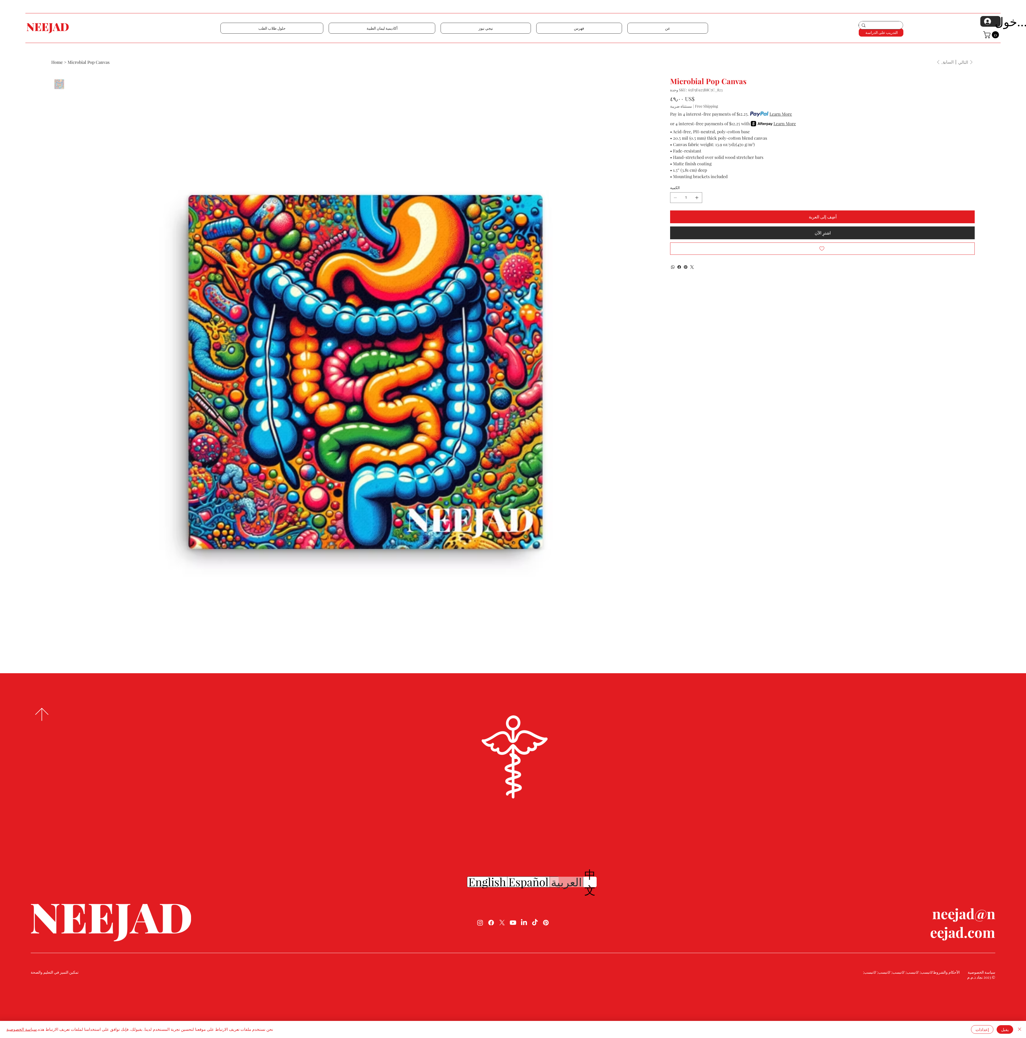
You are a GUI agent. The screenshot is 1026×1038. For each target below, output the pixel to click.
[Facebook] (679, 267)
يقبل (1005, 1029)
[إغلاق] (1019, 1029)
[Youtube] (513, 922)
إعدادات (982, 1029)
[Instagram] (480, 922)
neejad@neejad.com (962, 922)
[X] (502, 922)
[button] (271, 28)
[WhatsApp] (672, 267)
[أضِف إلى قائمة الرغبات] (822, 248)
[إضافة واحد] (696, 197)
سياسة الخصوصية (21, 1029)
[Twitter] (692, 267)
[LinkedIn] (524, 922)
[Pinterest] (685, 267)
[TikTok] (535, 922)
